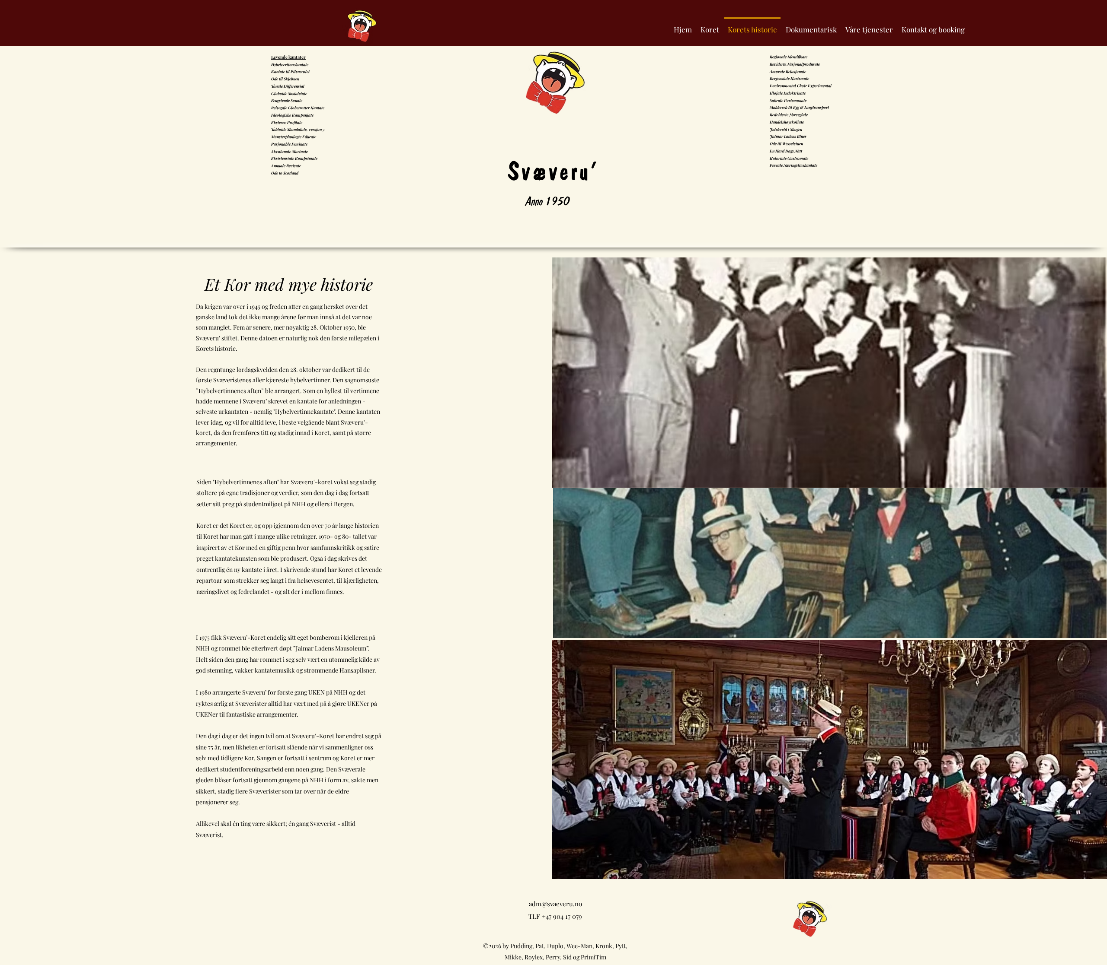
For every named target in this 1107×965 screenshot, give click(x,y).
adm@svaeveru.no (555, 903)
